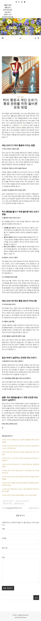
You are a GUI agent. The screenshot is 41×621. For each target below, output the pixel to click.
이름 (3, 529)
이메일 (4, 538)
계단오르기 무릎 (7, 503)
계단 (21, 125)
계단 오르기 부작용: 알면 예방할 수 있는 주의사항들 (19, 495)
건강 (18, 97)
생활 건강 (8, 7)
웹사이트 (5, 548)
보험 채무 (8, 12)
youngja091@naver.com (14, 508)
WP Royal (23, 617)
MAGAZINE (20, 25)
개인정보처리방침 (7, 17)
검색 (36, 598)
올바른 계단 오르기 (19, 503)
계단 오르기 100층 (8, 501)
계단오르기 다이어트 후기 (22, 501)
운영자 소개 (7, 14)
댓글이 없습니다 (34, 508)
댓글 (3, 557)
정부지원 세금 (7, 10)
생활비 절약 (7, 5)
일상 (22, 97)
